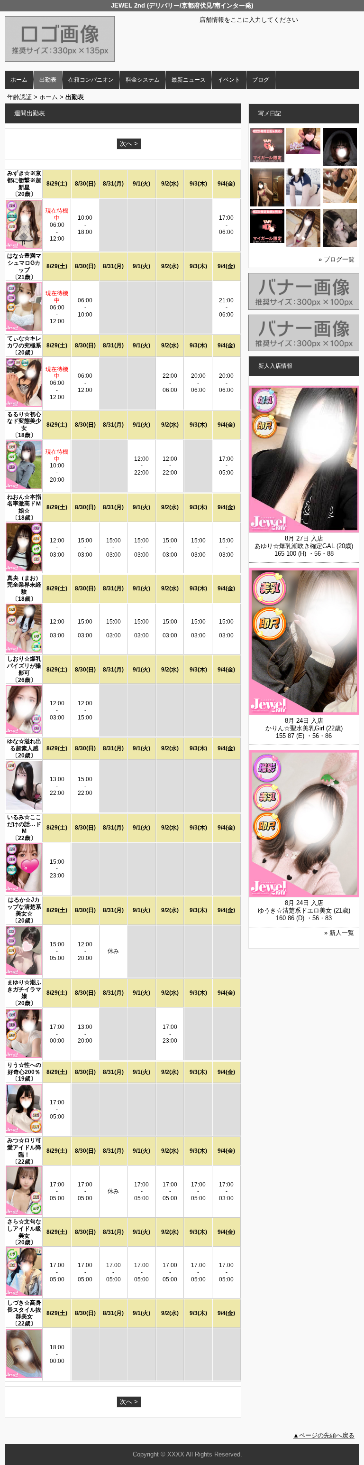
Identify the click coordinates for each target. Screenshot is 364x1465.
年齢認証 (19, 97)
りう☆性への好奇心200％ (24, 1068)
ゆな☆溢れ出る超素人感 (24, 745)
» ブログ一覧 (336, 259)
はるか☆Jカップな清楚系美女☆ (24, 906)
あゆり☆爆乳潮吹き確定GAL (295, 546)
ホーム (18, 79)
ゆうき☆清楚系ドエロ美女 (295, 910)
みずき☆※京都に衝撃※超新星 (24, 180)
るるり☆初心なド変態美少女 (24, 421)
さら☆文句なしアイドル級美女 (24, 1228)
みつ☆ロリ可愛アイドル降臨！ (24, 1147)
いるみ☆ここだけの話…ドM (24, 824)
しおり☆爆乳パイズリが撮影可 (24, 665)
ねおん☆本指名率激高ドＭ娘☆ (24, 504)
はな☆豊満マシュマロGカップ (24, 262)
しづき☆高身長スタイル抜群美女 (24, 1309)
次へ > (129, 143)
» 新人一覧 (339, 932)
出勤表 (47, 79)
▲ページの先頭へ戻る (324, 1435)
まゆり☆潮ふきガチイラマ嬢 (24, 989)
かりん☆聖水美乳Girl (294, 728)
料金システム (143, 79)
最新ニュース (189, 79)
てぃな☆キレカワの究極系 (24, 342)
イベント (229, 79)
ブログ (260, 79)
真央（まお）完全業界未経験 (24, 585)
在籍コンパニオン (91, 79)
